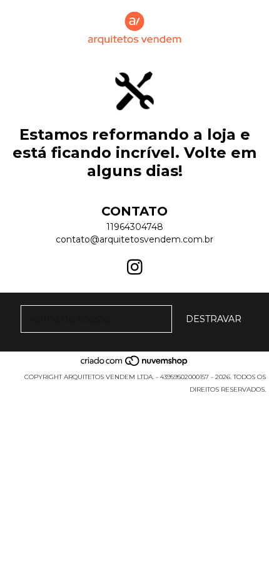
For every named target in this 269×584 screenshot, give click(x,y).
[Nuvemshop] (135, 364)
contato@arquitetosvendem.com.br (134, 239)
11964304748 (134, 226)
